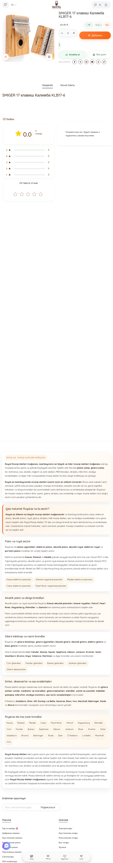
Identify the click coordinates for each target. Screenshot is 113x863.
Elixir (60, 735)
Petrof (70, 722)
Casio (43, 722)
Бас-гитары (64, 842)
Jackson (69, 729)
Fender (19, 729)
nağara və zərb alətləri (43, 471)
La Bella (86, 735)
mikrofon (83, 471)
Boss (80, 729)
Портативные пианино (12, 852)
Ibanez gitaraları (55, 663)
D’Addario (72, 735)
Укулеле (62, 847)
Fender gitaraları (34, 663)
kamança (13, 471)
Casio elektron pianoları (19, 585)
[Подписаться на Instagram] (86, 62)
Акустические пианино (12, 838)
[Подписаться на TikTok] (104, 62)
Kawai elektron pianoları (19, 579)
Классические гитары (68, 838)
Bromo (25, 735)
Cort (9, 729)
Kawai (10, 722)
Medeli (32, 722)
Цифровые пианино (11, 833)
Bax (107, 25)
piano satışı (88, 514)
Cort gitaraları (14, 663)
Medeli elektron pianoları (79, 579)
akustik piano (19, 518)
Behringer (38, 735)
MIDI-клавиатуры (9, 861)
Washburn (12, 735)
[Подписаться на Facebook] (74, 62)
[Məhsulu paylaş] (5, 57)
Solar (103, 729)
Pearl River (56, 722)
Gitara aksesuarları (16, 669)
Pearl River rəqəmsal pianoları (51, 585)
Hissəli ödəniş (67, 85)
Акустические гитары (68, 833)
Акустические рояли (11, 842)
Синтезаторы (8, 856)
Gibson (56, 729)
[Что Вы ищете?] (95, 5)
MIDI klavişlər (62, 471)
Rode (51, 735)
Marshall (99, 735)
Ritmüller (98, 722)
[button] (28, 150)
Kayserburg (84, 722)
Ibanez (31, 729)
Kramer (92, 729)
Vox (9, 741)
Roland (20, 722)
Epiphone (44, 729)
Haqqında (47, 85)
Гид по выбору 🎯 (10, 828)
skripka (73, 471)
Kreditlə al (74, 54)
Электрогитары (65, 828)
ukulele (27, 471)
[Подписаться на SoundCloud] (98, 62)
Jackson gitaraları (77, 663)
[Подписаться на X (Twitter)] (80, 62)
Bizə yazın (101, 54)
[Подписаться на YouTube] (92, 62)
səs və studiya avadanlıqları (81, 518)
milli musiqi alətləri (57, 518)
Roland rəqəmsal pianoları (49, 579)
